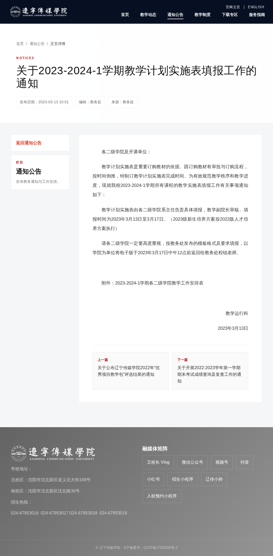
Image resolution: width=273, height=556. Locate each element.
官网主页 (233, 7)
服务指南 (257, 14)
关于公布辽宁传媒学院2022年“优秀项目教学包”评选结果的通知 (129, 367)
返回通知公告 (29, 143)
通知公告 (175, 14)
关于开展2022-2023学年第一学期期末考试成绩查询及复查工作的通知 (209, 370)
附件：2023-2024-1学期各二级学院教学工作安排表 (152, 283)
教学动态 (148, 14)
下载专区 (230, 14)
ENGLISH (256, 7)
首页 (125, 14)
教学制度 (203, 14)
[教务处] (40, 11)
